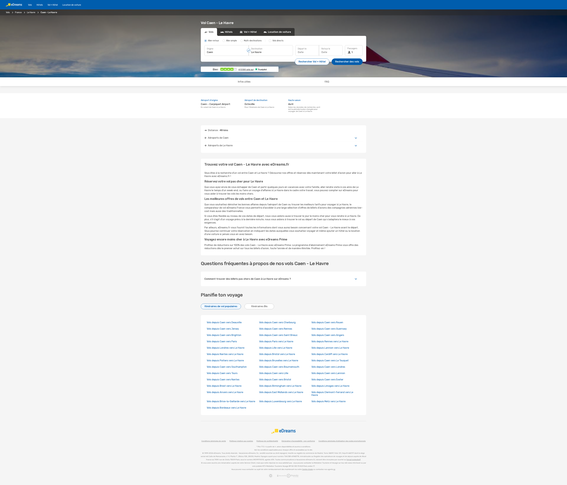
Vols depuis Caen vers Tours (222, 373)
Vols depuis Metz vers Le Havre (328, 401)
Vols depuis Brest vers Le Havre (224, 385)
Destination (256, 49)
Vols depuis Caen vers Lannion (328, 373)
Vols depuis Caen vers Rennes (275, 328)
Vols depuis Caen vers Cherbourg (277, 322)
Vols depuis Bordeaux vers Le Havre (226, 407)
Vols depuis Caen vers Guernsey (329, 328)
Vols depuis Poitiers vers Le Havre (225, 360)
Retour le (325, 49)
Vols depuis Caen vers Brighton (224, 335)
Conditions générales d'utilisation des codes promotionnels (342, 441)
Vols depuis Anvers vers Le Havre (225, 392)
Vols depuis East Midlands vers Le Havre (281, 392)
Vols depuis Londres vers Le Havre (225, 347)
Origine (210, 49)
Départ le (302, 49)
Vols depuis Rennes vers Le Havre (329, 341)
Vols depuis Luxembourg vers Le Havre (280, 401)
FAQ (327, 81)
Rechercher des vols (347, 61)
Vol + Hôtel (53, 5)
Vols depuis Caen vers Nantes (223, 379)
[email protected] (354, 460)
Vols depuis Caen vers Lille (273, 373)
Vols (30, 5)
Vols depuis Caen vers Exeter (327, 379)
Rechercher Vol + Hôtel (312, 61)
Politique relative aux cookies (241, 441)
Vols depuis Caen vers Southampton (227, 366)
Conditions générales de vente (213, 441)
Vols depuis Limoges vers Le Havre (330, 385)
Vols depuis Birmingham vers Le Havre (280, 385)
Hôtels (40, 5)
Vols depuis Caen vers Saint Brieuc (278, 335)
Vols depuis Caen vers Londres (328, 366)
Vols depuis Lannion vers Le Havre (330, 347)
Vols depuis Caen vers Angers (327, 335)
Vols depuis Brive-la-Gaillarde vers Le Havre (231, 401)
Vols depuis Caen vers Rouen (327, 322)
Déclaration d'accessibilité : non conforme (298, 441)
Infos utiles (244, 81)
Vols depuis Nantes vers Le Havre (225, 354)
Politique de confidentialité (267, 441)
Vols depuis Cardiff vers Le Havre (329, 354)
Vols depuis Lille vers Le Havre (275, 347)
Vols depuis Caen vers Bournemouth (279, 366)
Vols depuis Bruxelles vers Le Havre (278, 360)
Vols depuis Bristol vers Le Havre (277, 354)
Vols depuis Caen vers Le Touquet (330, 360)
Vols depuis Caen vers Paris (222, 341)
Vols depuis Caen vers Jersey (223, 328)
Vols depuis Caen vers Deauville (224, 322)
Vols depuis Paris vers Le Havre (276, 341)
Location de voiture (71, 5)
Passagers (352, 48)
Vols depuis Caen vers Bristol (275, 379)
